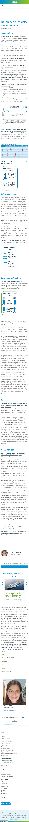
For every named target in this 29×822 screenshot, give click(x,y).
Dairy (3, 657)
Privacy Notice (22, 644)
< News (2, 18)
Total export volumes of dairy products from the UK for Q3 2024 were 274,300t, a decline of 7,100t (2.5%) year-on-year (14, 405)
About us (3, 735)
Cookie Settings (4, 821)
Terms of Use (12, 644)
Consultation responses (7, 738)
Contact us (3, 781)
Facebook (5, 788)
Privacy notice (4, 765)
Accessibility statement (7, 771)
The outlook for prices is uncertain (10, 240)
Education (3, 740)
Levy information (5, 743)
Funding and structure (6, 741)
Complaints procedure (6, 760)
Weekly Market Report (7, 671)
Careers (3, 736)
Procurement (4, 745)
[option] (14, 590)
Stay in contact (14, 567)
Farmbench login (5, 748)
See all (23, 573)
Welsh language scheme (7, 776)
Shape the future (5, 755)
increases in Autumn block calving (12, 58)
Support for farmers (6, 752)
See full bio (13, 557)
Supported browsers (6, 774)
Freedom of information (7, 762)
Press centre (4, 783)
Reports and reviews (6, 747)
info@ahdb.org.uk (7, 647)
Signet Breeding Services (7, 750)
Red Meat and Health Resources (9, 753)
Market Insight (10, 657)
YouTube (5, 793)
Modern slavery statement (7, 764)
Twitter (4, 790)
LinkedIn (5, 792)
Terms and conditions (6, 772)
